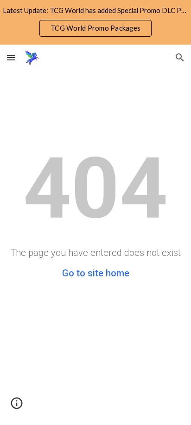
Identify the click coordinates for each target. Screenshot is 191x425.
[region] (95, 22)
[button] (11, 57)
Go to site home (95, 273)
